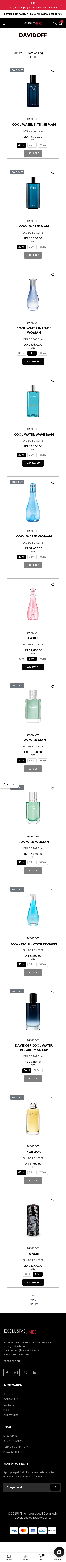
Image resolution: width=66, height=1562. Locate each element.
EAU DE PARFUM (33, 131)
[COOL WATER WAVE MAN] (33, 402)
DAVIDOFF (33, 119)
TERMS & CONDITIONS (16, 1446)
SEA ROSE (33, 638)
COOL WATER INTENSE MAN (34, 124)
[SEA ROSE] (33, 605)
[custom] (6, 1372)
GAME (34, 1253)
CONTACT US (11, 1399)
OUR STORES (10, 1415)
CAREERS (8, 1404)
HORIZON (33, 1151)
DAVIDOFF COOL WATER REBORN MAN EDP (34, 1047)
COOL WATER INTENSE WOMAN (33, 330)
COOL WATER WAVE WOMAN (34, 943)
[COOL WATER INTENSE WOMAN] (33, 295)
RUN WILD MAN (34, 740)
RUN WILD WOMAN (34, 841)
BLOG (6, 1409)
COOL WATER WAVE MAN (34, 434)
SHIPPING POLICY (13, 1441)
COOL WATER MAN (34, 226)
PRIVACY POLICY (12, 1451)
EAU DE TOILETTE (33, 232)
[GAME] (33, 1221)
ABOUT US (9, 1393)
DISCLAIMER (10, 1435)
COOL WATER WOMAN (34, 536)
